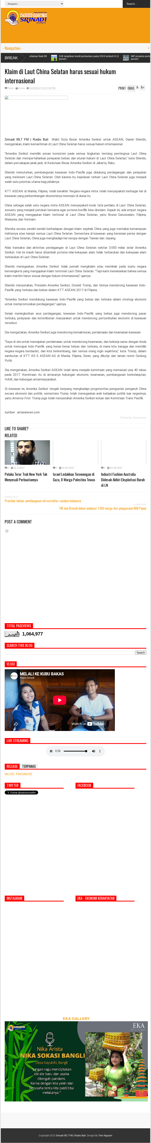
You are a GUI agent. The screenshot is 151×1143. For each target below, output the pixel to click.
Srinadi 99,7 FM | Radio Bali (71, 1135)
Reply (10, 88)
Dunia (21, 88)
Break (11, 58)
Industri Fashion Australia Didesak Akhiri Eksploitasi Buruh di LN (123, 479)
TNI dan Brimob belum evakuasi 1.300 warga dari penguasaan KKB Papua (102, 508)
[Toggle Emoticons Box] (7, 531)
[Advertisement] (75, 34)
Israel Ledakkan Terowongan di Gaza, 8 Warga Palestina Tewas (74, 476)
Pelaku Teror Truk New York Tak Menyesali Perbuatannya (26, 476)
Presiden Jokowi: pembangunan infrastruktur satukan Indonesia (43, 500)
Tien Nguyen (105, 1135)
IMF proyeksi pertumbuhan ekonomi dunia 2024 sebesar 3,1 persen (115, 57)
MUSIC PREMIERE (18, 774)
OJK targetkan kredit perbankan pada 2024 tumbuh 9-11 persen (41, 57)
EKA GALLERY (76, 1019)
